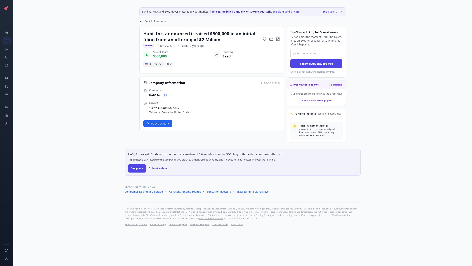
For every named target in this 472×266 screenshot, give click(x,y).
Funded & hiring (158, 224)
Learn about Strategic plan (318, 100)
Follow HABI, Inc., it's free (316, 63)
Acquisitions (237, 224)
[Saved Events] (7, 86)
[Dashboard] (7, 33)
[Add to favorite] (264, 39)
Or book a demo (158, 168)
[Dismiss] (341, 11)
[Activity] (7, 94)
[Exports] (7, 123)
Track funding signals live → (254, 191)
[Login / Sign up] (7, 259)
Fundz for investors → (220, 191)
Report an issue (272, 82)
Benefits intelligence (199, 224)
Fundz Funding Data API (211, 218)
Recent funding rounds (136, 224)
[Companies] (7, 49)
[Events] (7, 41)
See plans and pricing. (286, 11)
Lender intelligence (178, 224)
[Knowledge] (7, 251)
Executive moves (220, 224)
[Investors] (7, 65)
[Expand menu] (7, 19)
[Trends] (7, 115)
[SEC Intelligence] (7, 57)
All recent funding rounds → (186, 191)
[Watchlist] (7, 78)
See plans (137, 168)
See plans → (330, 11)
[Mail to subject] (271, 39)
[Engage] (7, 107)
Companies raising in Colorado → (145, 191)
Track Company (160, 123)
